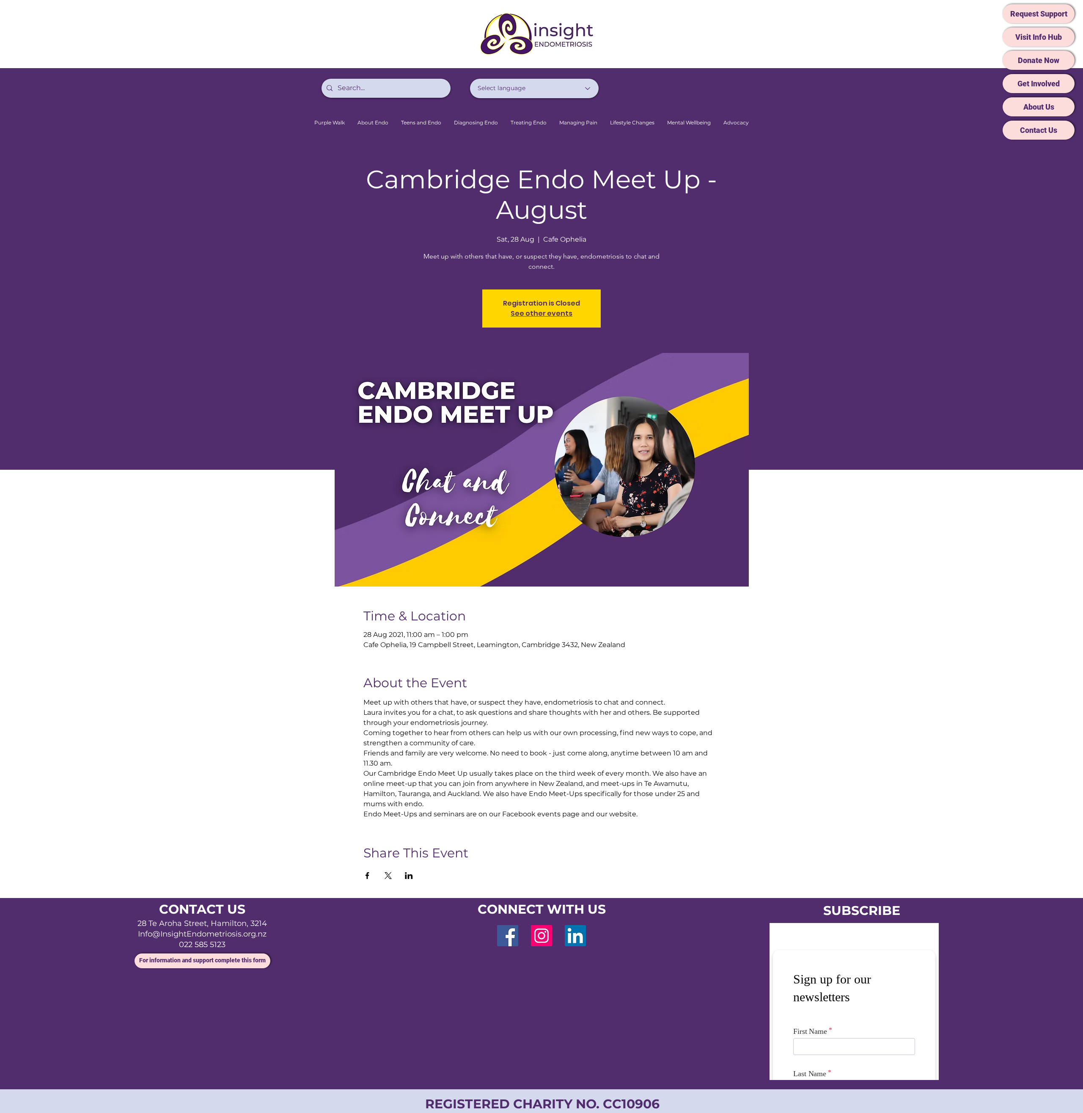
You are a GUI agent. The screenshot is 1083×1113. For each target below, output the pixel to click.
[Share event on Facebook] (367, 875)
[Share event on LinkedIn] (409, 875)
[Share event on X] (388, 875)
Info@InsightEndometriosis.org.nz (202, 934)
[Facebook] (507, 935)
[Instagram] (541, 935)
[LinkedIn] (575, 935)
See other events (541, 313)
